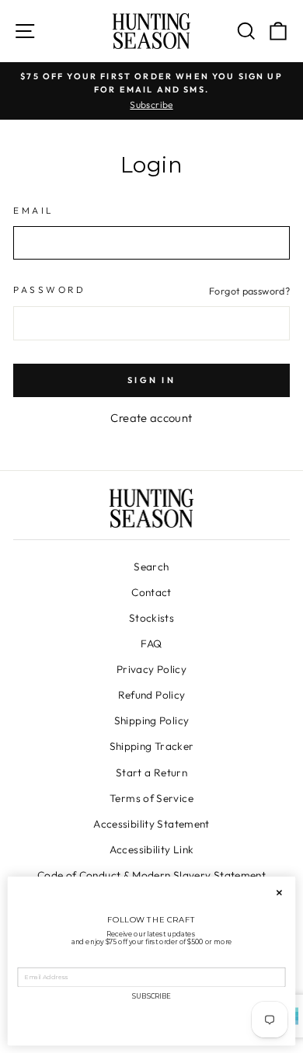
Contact (151, 592)
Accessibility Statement (151, 824)
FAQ (151, 643)
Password (49, 289)
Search (151, 567)
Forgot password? (249, 290)
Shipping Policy (152, 720)
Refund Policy (152, 695)
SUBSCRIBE (151, 996)
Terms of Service (151, 798)
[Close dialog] (279, 892)
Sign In (151, 380)
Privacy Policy (151, 669)
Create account (151, 417)
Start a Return (151, 772)
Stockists (151, 618)
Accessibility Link (152, 849)
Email (33, 210)
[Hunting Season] (151, 31)
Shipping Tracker (152, 746)
